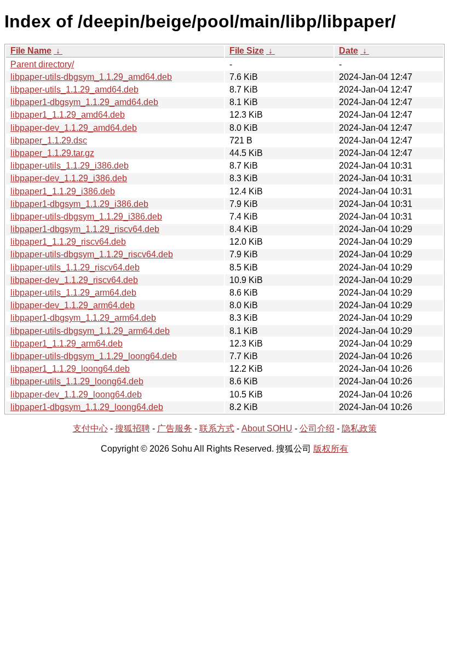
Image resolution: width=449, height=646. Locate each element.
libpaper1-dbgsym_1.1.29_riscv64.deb (84, 229)
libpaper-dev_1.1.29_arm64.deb (72, 305)
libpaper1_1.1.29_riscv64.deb (68, 241)
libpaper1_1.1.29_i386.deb (62, 191)
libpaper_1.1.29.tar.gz (52, 153)
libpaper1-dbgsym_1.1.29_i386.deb (79, 204)
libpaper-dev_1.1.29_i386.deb (68, 178)
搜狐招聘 (132, 428)
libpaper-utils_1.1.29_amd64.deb (74, 89)
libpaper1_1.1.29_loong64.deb (70, 368)
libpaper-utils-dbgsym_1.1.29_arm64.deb (90, 331)
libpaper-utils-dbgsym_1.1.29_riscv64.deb (91, 254)
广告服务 (174, 428)
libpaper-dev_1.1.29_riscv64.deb (74, 280)
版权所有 (330, 448)
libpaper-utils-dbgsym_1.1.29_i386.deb (86, 216)
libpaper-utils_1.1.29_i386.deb (69, 165)
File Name (30, 50)
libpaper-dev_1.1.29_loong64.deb (76, 394)
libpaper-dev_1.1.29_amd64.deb (73, 127)
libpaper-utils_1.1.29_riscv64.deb (75, 267)
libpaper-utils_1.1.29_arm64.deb (73, 292)
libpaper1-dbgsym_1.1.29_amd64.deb (84, 102)
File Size (246, 50)
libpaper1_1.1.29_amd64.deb (67, 114)
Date (348, 50)
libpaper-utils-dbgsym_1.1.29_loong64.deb (93, 356)
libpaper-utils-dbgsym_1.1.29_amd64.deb (91, 77)
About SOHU (266, 428)
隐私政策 (359, 428)
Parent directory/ (42, 64)
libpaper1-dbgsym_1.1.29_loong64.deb (86, 407)
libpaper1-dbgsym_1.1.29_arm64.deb (83, 317)
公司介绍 (317, 428)
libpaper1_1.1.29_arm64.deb (66, 343)
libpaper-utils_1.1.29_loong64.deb (76, 381)
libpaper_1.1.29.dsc (48, 140)
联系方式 (216, 428)
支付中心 (90, 428)
